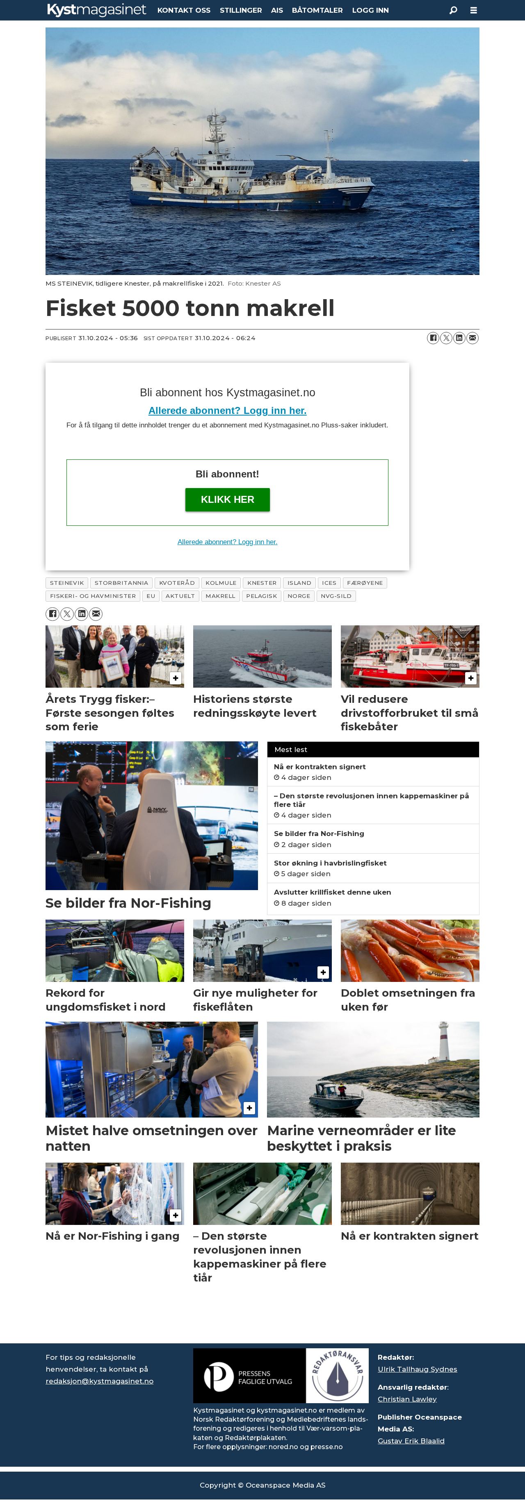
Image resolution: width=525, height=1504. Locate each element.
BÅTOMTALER (317, 10)
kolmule (221, 582)
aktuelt (180, 596)
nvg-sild (336, 596)
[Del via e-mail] (472, 338)
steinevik (67, 582)
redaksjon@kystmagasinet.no (99, 1381)
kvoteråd (177, 582)
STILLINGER (241, 10)
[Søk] (453, 10)
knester (262, 582)
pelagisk (261, 596)
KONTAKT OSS (184, 10)
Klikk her (227, 499)
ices (329, 582)
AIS (277, 10)
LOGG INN (370, 10)
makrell (220, 596)
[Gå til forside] (97, 10)
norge (299, 596)
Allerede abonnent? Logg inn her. (227, 410)
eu (150, 596)
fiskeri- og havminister (93, 596)
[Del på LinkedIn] (459, 338)
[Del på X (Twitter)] (446, 338)
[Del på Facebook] (433, 338)
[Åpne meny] (473, 10)
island (299, 582)
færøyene (365, 582)
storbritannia (121, 582)
